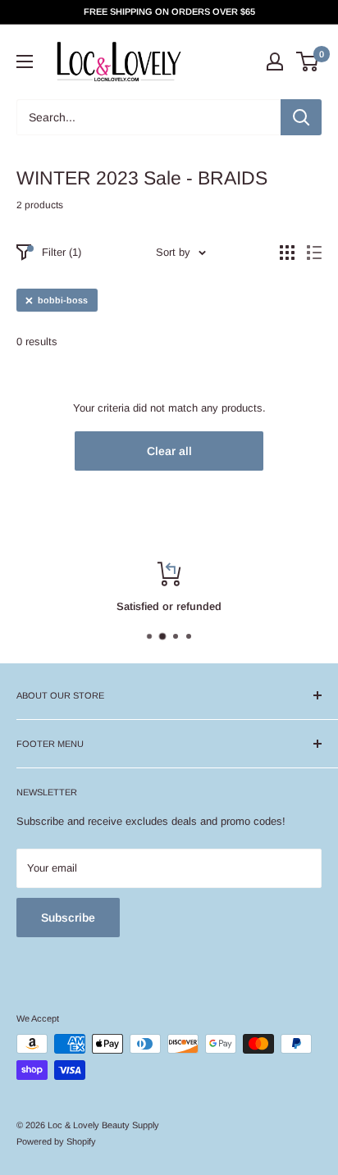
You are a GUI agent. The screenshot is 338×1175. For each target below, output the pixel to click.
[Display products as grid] (287, 252)
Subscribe (68, 917)
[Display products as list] (314, 252)
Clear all (169, 451)
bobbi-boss (63, 300)
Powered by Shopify (56, 1141)
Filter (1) (61, 252)
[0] (308, 61)
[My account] (275, 61)
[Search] (301, 117)
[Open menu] (24, 61)
